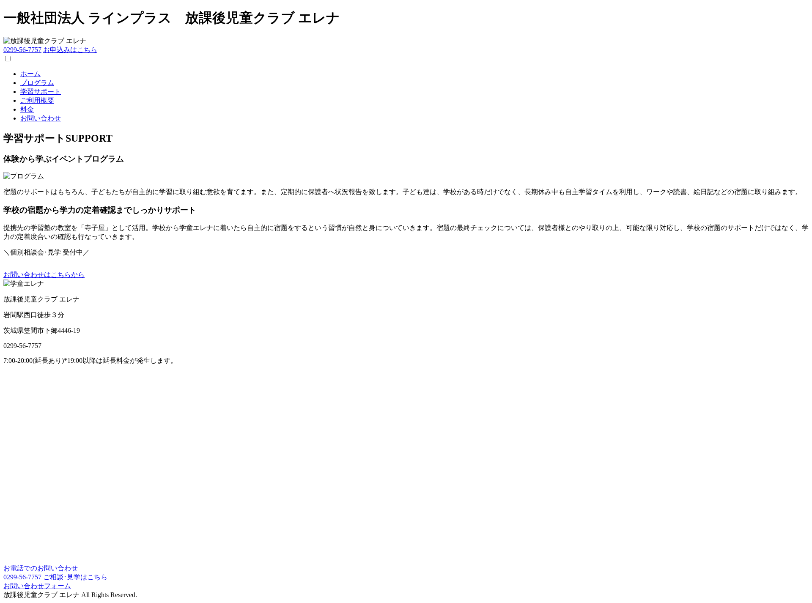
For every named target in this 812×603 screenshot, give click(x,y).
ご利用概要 (37, 100)
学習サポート (40, 91)
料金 (27, 109)
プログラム (37, 82)
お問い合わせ (40, 118)
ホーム (30, 73)
